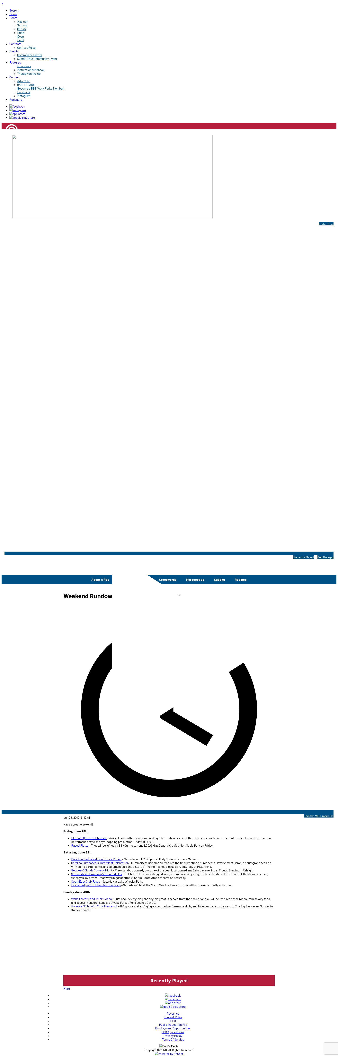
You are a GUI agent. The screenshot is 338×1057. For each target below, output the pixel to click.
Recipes (241, 579)
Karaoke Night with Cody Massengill (94, 906)
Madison (7, 143)
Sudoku (219, 579)
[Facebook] (17, 106)
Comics (143, 579)
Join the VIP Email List (319, 816)
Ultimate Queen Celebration (89, 838)
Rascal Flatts (79, 845)
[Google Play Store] (22, 117)
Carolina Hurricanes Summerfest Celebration (100, 863)
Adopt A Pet (100, 579)
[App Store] (17, 114)
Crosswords (167, 579)
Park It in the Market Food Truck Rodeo (96, 859)
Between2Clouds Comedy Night (91, 870)
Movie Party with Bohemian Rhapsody (96, 885)
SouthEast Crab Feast (85, 881)
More (66, 988)
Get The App (325, 557)
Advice (124, 579)
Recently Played (303, 557)
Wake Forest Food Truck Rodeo (91, 899)
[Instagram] (17, 110)
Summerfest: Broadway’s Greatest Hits (96, 874)
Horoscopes (195, 579)
